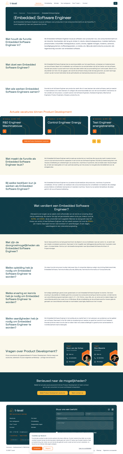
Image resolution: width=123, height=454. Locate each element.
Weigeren (48, 448)
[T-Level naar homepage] (11, 3)
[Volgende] (99, 141)
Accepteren (37, 448)
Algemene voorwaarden (110, 450)
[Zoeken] (115, 3)
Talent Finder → (24, 435)
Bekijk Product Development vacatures (52, 393)
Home (15, 13)
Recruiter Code (25, 440)
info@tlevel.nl (23, 432)
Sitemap (99, 450)
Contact (85, 3)
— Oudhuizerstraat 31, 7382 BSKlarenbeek (19, 447)
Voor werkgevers (65, 3)
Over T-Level (75, 3)
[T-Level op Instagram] (109, 409)
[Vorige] (94, 141)
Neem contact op (77, 393)
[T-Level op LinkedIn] (112, 409)
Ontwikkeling (48, 3)
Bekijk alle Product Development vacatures (36, 141)
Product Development (33, 13)
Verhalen (56, 3)
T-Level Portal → (14, 435)
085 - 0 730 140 (14, 432)
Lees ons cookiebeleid (85, 448)
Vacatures (38, 3)
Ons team (34, 418)
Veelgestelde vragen (37, 424)
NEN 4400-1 (15, 440)
